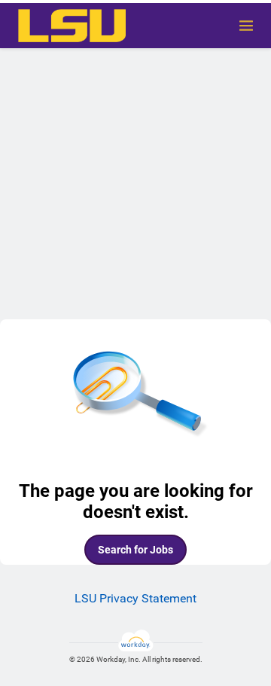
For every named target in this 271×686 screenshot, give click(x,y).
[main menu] (246, 25)
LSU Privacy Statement (135, 598)
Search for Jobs (135, 550)
